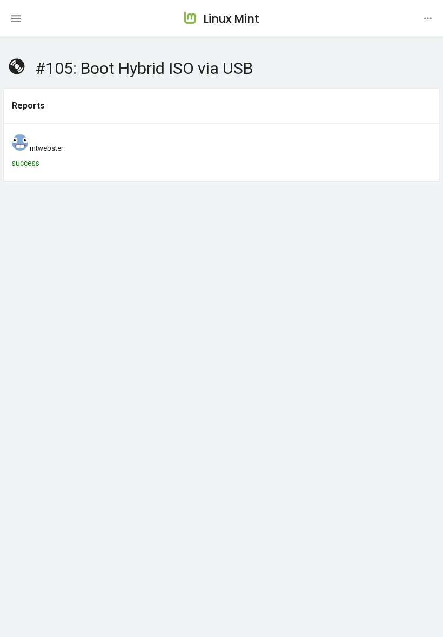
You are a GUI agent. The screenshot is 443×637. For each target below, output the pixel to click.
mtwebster (46, 148)
